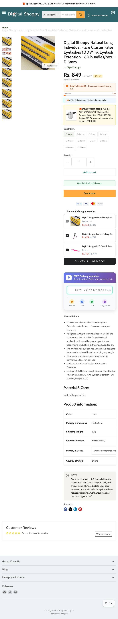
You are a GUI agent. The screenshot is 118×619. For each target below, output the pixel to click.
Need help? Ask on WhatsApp (89, 183)
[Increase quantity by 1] (90, 162)
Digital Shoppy (74, 67)
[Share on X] (70, 509)
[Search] (80, 14)
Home (5, 27)
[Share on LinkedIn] (75, 509)
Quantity (67, 155)
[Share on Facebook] (65, 509)
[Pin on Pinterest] (80, 509)
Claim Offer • (89, 261)
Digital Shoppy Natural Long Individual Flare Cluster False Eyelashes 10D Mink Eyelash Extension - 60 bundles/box (97, 217)
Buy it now (90, 193)
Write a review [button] (103, 534)
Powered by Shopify (59, 613)
